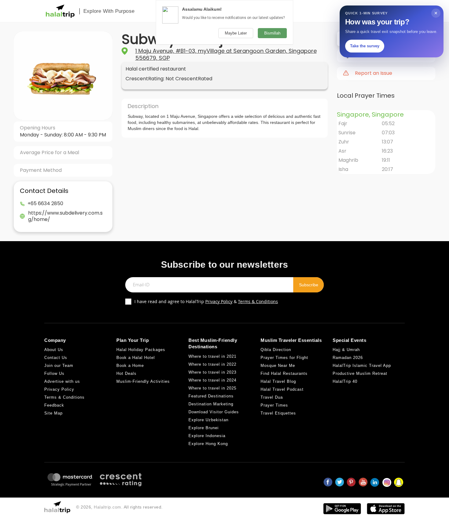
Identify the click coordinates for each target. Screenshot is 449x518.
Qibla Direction (276, 349)
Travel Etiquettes (278, 413)
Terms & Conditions (258, 301)
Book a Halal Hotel (135, 357)
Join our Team (58, 365)
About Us (53, 349)
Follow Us (54, 373)
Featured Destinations (211, 396)
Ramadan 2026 (348, 357)
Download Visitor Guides (213, 412)
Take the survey (364, 46)
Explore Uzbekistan (208, 420)
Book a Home (130, 365)
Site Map (53, 413)
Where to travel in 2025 (212, 388)
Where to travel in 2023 (212, 372)
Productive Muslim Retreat (360, 373)
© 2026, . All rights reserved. (119, 507)
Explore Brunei (203, 428)
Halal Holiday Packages (140, 349)
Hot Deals (126, 373)
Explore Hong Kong (208, 443)
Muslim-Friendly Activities (143, 381)
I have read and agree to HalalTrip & (206, 301)
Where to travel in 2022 (212, 364)
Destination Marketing (210, 404)
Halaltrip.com (107, 507)
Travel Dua (272, 397)
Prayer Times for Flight (284, 357)
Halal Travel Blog (278, 381)
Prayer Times (274, 405)
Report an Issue (373, 73)
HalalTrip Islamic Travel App (362, 365)
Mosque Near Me (278, 365)
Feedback (54, 405)
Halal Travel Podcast (282, 389)
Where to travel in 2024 (212, 380)
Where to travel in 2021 (212, 356)
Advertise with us (62, 381)
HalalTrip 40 (345, 381)
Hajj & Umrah (346, 349)
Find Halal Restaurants (284, 373)
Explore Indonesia (206, 435)
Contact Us (55, 357)
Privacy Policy (218, 301)
